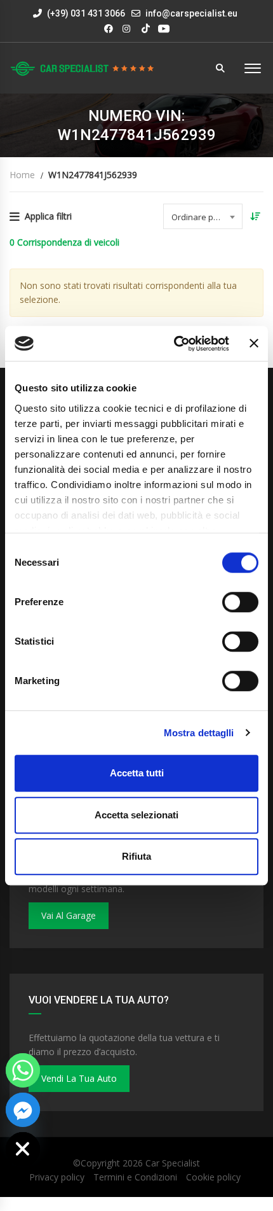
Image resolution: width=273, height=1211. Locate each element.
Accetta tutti (137, 772)
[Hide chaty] (23, 1149)
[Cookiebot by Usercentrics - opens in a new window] (174, 343)
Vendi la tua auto (79, 1078)
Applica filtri (48, 216)
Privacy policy (56, 1177)
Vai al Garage (68, 915)
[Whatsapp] (23, 1070)
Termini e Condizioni (135, 1177)
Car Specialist (172, 1163)
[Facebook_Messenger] (23, 1110)
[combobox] (203, 216)
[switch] (240, 602)
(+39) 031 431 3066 (85, 13)
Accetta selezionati (136, 814)
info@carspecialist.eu (191, 13)
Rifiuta (136, 856)
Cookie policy (213, 1177)
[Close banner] (254, 343)
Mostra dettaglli (199, 732)
